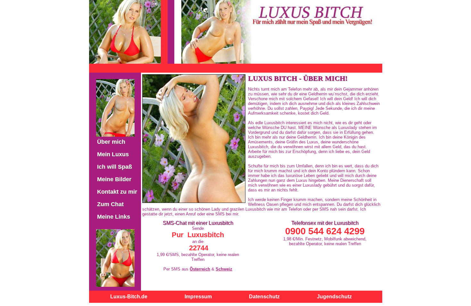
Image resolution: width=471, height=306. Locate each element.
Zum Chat (110, 204)
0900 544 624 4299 (325, 231)
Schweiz (224, 269)
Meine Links (113, 216)
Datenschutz (264, 296)
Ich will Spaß (114, 167)
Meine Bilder (114, 179)
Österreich (200, 269)
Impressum (198, 296)
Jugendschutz (334, 296)
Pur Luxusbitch (198, 235)
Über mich (111, 142)
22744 (198, 248)
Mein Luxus (113, 154)
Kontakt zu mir (117, 192)
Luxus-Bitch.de (128, 296)
